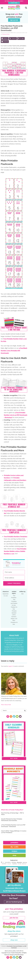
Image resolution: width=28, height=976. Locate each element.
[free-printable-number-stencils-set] (14, 500)
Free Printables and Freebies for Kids (14, 602)
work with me (19, 950)
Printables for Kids (14, 623)
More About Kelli (6, 704)
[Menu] (2, 7)
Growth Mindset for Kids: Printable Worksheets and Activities (11, 819)
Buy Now (14, 758)
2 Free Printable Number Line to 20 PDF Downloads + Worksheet (13, 825)
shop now (14, 940)
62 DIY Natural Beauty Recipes (14, 891)
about (6, 950)
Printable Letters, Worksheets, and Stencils (10, 944)
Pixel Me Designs (19, 954)
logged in (10, 666)
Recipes (14, 851)
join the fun (14, 918)
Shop (14, 855)
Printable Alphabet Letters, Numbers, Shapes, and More (14, 615)
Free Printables (13, 596)
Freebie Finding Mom (14, 7)
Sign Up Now (14, 20)
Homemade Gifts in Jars (14, 888)
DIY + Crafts (14, 847)
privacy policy (12, 950)
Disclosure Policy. (6, 34)
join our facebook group (14, 902)
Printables (14, 842)
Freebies (22, 944)
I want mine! (14, 2)
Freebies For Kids (14, 608)
